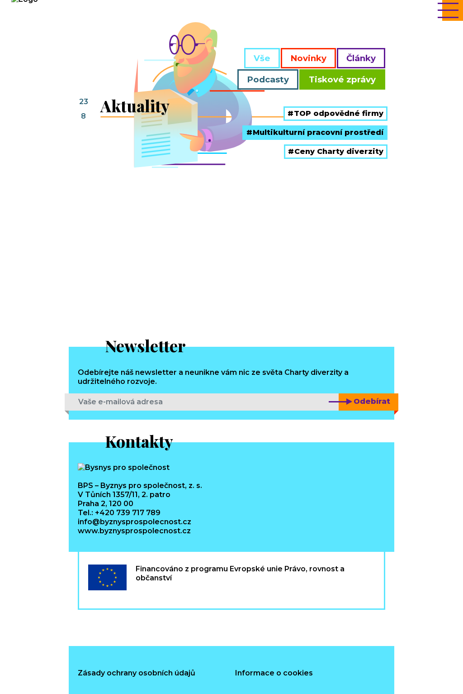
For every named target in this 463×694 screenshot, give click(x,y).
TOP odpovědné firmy (338, 113)
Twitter (156, 625)
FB (93, 625)
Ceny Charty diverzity (338, 151)
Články (361, 58)
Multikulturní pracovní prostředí (318, 132)
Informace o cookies (274, 673)
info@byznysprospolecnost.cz (134, 521)
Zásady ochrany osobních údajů (136, 673)
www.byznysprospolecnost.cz (134, 530)
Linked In (124, 625)
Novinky (308, 58)
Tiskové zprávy (342, 79)
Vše (262, 58)
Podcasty (268, 79)
